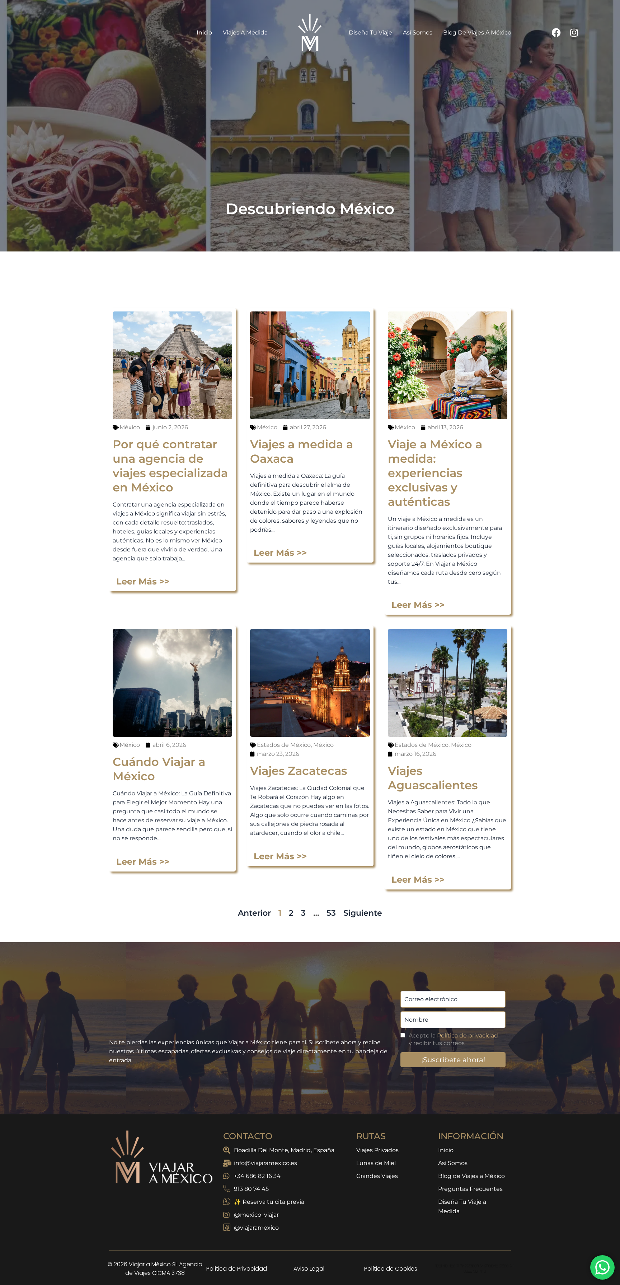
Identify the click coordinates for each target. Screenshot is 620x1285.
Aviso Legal (308, 1269)
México (129, 427)
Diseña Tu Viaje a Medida (462, 1206)
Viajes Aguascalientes (433, 778)
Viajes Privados (377, 1150)
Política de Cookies (390, 1269)
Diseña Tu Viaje (370, 32)
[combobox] (291, 288)
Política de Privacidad (236, 1269)
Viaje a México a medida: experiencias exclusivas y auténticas (435, 473)
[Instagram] (574, 32)
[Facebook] (556, 32)
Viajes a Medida (248, 32)
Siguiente (362, 913)
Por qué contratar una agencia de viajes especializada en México (170, 465)
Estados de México (284, 744)
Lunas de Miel (376, 1163)
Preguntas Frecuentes (470, 1188)
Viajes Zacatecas (298, 771)
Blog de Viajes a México (477, 32)
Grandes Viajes (377, 1176)
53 (331, 913)
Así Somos (417, 32)
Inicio (208, 32)
